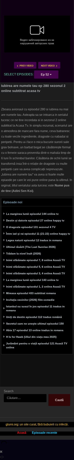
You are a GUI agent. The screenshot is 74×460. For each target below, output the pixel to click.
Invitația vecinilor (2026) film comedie (30, 299)
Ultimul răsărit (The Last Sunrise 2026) (31, 246)
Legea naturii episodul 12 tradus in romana (34, 240)
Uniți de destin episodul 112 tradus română (34, 317)
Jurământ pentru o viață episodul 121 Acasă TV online (36, 345)
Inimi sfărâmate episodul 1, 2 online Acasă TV (35, 286)
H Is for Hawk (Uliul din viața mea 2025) (31, 336)
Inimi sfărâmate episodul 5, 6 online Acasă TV (35, 266)
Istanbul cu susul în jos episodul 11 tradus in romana (35, 308)
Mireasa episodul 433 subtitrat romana (31, 293)
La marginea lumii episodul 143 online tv (32, 279)
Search (8, 391)
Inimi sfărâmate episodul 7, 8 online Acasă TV (35, 260)
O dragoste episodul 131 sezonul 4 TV (30, 227)
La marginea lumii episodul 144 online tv (32, 213)
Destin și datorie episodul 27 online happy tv (35, 220)
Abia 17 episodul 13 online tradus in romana (34, 330)
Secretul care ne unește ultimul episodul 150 (35, 323)
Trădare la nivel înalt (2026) (23, 253)
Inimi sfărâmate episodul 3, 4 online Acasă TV (35, 273)
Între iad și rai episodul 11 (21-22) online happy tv (38, 233)
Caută (59, 400)
